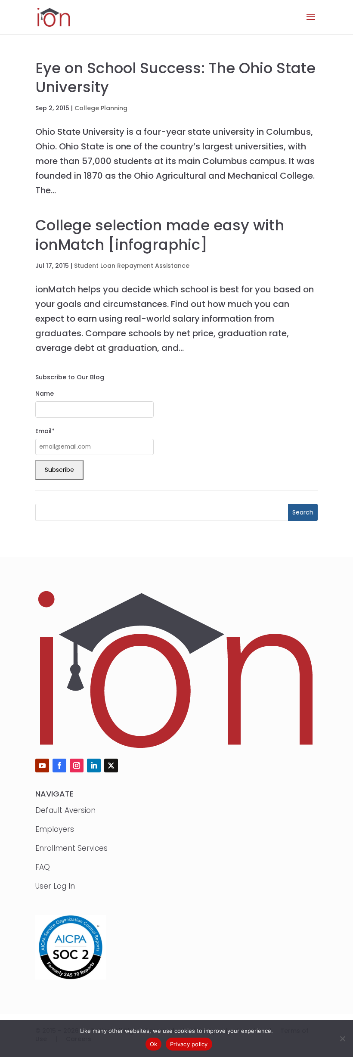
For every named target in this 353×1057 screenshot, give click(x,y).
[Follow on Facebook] (59, 765)
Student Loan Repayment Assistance (131, 265)
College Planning (100, 108)
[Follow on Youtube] (42, 765)
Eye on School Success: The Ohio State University (175, 77)
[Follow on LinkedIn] (94, 765)
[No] (342, 1038)
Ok (154, 1044)
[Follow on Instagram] (77, 765)
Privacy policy (189, 1044)
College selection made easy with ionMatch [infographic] (159, 234)
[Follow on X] (111, 765)
